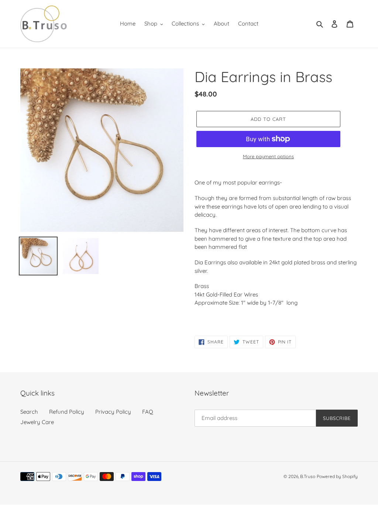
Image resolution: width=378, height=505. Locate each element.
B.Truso (307, 476)
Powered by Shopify (337, 476)
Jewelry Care (37, 422)
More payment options (268, 156)
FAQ (147, 411)
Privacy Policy (113, 411)
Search (29, 411)
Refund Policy (66, 411)
